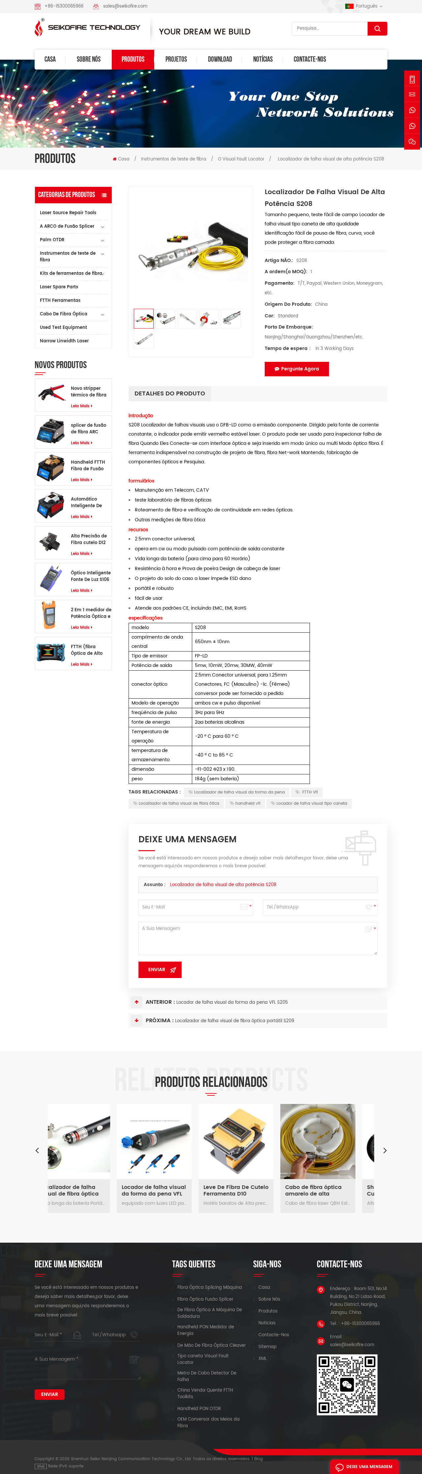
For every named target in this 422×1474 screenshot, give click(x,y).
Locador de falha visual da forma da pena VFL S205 (232, 1002)
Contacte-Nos (310, 59)
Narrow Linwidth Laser (64, 341)
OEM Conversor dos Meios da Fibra (208, 1423)
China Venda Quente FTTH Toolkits (205, 1394)
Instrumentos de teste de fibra (173, 159)
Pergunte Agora (300, 369)
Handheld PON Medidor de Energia (205, 1330)
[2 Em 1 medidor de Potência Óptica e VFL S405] (50, 615)
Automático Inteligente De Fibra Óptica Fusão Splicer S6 (89, 502)
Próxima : (160, 1020)
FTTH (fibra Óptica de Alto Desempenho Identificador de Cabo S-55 (88, 650)
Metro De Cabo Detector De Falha (206, 1376)
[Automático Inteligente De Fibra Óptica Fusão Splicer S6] (50, 505)
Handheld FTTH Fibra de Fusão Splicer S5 (88, 466)
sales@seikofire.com (125, 6)
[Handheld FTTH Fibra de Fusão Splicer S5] (50, 468)
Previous (37, 1150)
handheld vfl (247, 803)
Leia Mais (80, 406)
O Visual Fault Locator (241, 159)
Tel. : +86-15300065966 (355, 1323)
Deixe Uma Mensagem (369, 1467)
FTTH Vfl (309, 792)
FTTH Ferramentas (60, 300)
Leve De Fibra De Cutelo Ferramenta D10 (170, 1190)
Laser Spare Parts (59, 287)
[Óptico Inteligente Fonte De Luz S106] (50, 578)
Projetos (176, 59)
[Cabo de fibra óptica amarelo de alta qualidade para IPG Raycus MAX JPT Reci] (252, 1141)
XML (262, 1359)
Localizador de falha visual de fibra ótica (179, 803)
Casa (50, 59)
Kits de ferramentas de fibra (71, 273)
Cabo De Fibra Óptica (63, 314)
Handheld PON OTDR (199, 1409)
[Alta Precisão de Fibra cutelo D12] (50, 541)
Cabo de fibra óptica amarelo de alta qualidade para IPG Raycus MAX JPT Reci (249, 1190)
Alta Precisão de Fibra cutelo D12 (89, 539)
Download (220, 59)
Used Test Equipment (63, 327)
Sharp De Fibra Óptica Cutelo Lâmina (331, 1190)
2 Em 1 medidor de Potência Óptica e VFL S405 (91, 613)
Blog (258, 1459)
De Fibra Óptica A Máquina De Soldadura (209, 1313)
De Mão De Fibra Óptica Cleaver (211, 1346)
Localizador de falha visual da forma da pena (239, 792)
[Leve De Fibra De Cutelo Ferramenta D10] (170, 1141)
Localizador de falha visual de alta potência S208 (223, 885)
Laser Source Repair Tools (68, 213)
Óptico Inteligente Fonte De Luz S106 (91, 576)
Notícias (263, 59)
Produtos (133, 59)
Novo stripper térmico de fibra (88, 392)
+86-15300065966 (64, 6)
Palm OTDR (52, 240)
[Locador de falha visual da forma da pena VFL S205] (88, 1141)
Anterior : (160, 1002)
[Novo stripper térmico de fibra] (50, 394)
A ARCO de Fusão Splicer (67, 226)
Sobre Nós (89, 59)
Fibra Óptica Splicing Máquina (209, 1288)
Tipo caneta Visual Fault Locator (203, 1359)
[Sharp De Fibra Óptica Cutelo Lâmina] (334, 1141)
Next (385, 1150)
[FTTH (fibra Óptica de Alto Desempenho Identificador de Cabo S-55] (50, 652)
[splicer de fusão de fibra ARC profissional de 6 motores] (50, 431)
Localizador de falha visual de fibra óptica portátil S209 (234, 1021)
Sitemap (267, 1347)
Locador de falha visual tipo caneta (312, 803)
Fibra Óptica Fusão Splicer (205, 1299)
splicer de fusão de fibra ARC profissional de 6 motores (89, 429)
